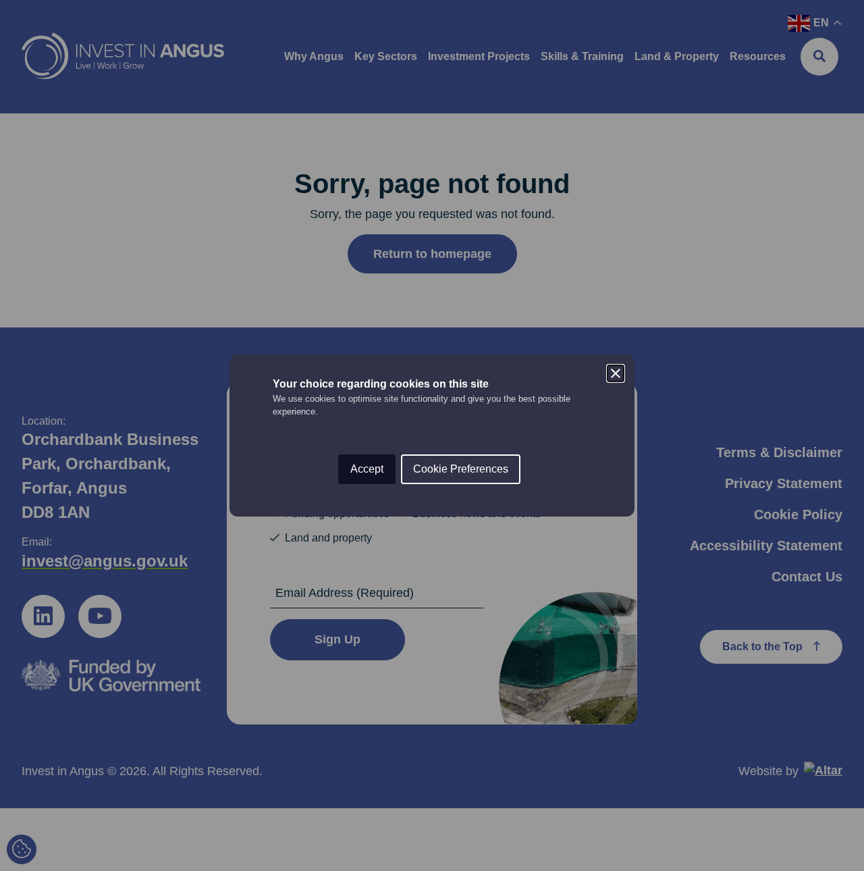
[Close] (616, 373)
